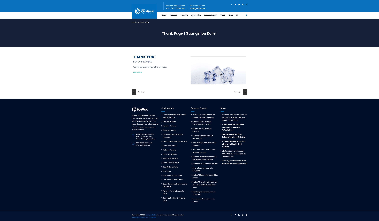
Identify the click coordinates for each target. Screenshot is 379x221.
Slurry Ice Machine (169, 146)
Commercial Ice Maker (171, 163)
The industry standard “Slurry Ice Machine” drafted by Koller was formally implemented (234, 117)
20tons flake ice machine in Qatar (204, 164)
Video (222, 15)
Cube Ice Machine (169, 130)
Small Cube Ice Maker (170, 167)
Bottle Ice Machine (170, 154)
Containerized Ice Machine (173, 180)
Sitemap (153, 218)
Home (164, 15)
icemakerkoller (151, 215)
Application (196, 15)
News (231, 15)
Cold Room (167, 171)
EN (237, 15)
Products (184, 15)
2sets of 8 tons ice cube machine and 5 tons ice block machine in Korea (204, 185)
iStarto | (135, 218)
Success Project (210, 15)
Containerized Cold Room (172, 175)
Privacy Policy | (144, 218)
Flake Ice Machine (169, 126)
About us (173, 15)
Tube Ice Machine (169, 122)
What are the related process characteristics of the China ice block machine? (234, 154)
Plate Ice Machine (169, 150)
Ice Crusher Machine (170, 158)
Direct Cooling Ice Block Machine (175, 141)
